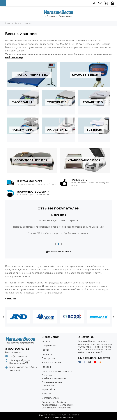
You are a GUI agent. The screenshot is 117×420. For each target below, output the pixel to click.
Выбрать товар (14, 57)
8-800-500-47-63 (17, 348)
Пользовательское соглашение (52, 384)
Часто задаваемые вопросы (57, 371)
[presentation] (4, 317)
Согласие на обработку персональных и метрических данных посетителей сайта (58, 405)
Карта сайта (48, 389)
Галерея (46, 367)
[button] (55, 244)
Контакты (47, 354)
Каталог (46, 341)
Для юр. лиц (48, 358)
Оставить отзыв (50, 398)
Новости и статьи (51, 362)
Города (46, 349)
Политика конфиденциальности (54, 377)
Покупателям (49, 345)
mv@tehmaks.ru (18, 356)
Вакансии (47, 393)
